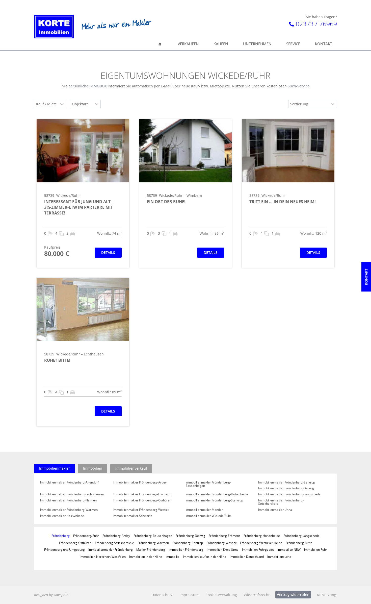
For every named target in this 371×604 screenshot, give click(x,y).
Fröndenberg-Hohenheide (262, 536)
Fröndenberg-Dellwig (190, 536)
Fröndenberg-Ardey (116, 536)
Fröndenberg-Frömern (224, 536)
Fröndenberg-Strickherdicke (114, 543)
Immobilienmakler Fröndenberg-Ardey (140, 482)
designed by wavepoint (52, 594)
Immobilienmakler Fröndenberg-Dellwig (286, 488)
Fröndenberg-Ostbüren (75, 543)
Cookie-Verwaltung (221, 594)
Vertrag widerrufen (293, 594)
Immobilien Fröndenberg (186, 549)
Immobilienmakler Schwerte (132, 516)
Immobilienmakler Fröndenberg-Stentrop (214, 500)
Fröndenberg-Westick (221, 543)
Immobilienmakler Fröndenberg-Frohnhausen (72, 494)
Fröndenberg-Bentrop (187, 543)
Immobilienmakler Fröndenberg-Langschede (289, 494)
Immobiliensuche (279, 556)
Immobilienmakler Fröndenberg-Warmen (69, 510)
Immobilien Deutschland (247, 556)
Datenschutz (162, 594)
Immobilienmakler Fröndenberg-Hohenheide (217, 494)
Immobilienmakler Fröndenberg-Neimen (68, 500)
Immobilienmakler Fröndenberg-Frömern (141, 494)
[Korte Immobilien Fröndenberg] (54, 26)
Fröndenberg (60, 536)
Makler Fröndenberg (150, 549)
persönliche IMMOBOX (87, 86)
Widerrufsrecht (257, 594)
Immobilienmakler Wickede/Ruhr (208, 516)
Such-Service (298, 86)
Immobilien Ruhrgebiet (258, 549)
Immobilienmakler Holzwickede (62, 516)
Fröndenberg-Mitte (299, 543)
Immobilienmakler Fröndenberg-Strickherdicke (281, 502)
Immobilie (172, 556)
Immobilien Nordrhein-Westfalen (103, 556)
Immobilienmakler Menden (204, 510)
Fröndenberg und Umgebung (64, 549)
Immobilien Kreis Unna (222, 549)
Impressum (189, 594)
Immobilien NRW (289, 549)
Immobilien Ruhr (315, 549)
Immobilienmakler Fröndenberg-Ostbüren (142, 500)
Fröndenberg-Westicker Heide (261, 543)
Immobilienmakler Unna (275, 510)
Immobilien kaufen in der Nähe (204, 556)
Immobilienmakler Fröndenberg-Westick (141, 510)
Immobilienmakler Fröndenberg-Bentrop (286, 482)
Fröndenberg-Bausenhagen (153, 536)
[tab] (54, 468)
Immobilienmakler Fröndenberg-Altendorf (69, 482)
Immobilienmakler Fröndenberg (110, 549)
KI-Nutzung (326, 594)
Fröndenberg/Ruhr (86, 536)
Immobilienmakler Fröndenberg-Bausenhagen (208, 484)
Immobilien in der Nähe (145, 556)
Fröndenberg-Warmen (153, 543)
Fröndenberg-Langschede (301, 536)
